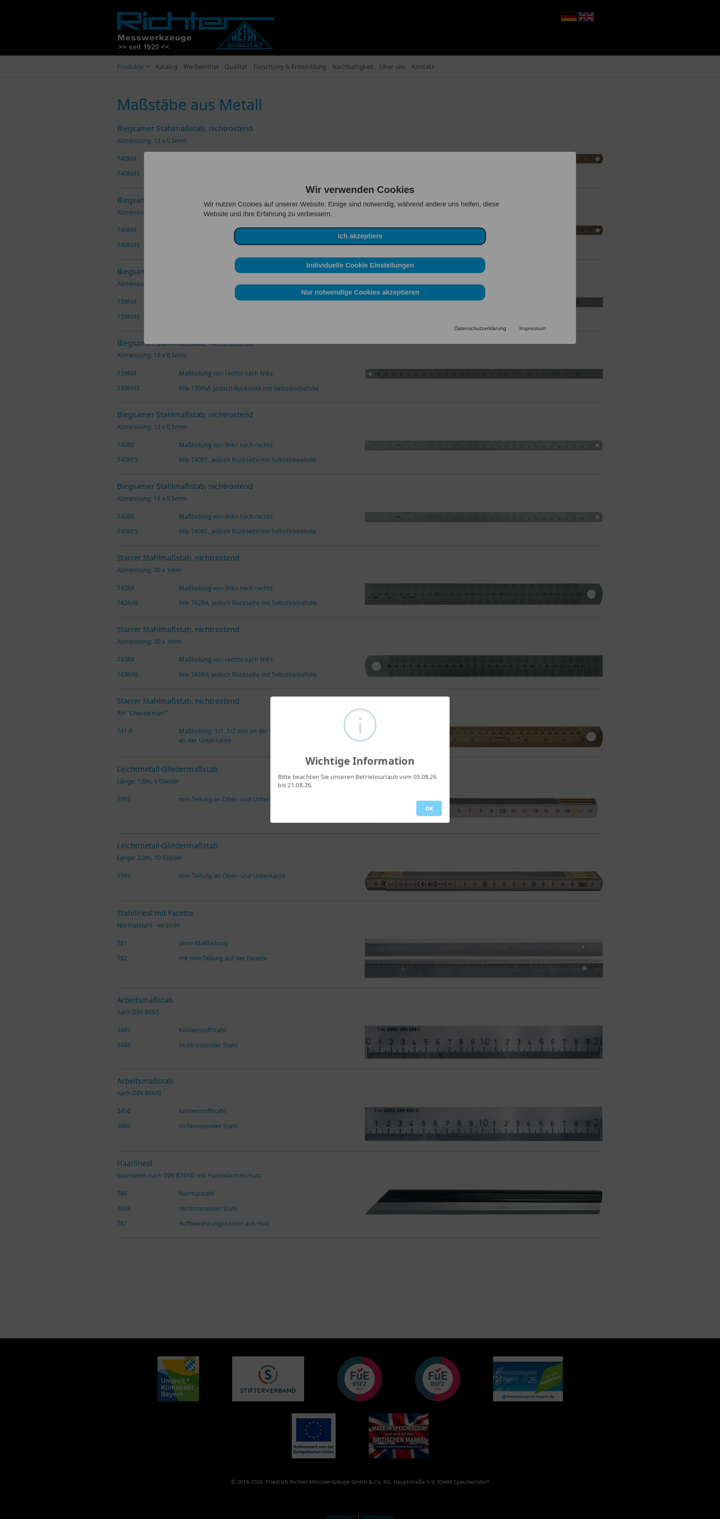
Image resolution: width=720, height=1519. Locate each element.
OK (429, 808)
